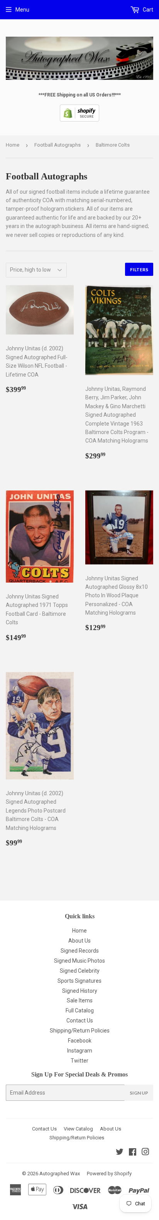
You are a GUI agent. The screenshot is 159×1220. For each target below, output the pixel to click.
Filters (139, 269)
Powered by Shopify (109, 1173)
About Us (79, 941)
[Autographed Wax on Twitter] (119, 1153)
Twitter (79, 1061)
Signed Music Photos (79, 961)
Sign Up (139, 1093)
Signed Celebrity (80, 971)
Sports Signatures (79, 981)
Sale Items (80, 1000)
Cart (147, 10)
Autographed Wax (59, 1173)
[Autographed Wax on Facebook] (133, 1153)
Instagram (79, 1051)
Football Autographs (57, 145)
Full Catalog (80, 1010)
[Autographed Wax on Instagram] (145, 1153)
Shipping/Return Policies (80, 1030)
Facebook (79, 1041)
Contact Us (79, 1020)
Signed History (79, 991)
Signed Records (80, 951)
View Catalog (78, 1129)
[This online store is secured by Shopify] (79, 120)
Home (12, 145)
